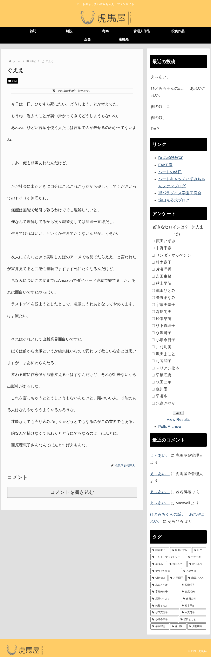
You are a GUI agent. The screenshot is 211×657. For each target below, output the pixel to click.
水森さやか (165, 403)
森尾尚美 (163, 311)
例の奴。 (158, 118)
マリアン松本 (167, 368)
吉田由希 (163, 276)
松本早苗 (163, 318)
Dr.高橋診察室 (170, 158)
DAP (155, 129)
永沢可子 (163, 333)
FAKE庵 (165, 165)
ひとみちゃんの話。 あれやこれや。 (178, 92)
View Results (178, 419)
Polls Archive (169, 426)
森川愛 (162, 389)
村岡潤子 (163, 361)
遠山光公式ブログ (174, 200)
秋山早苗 (163, 283)
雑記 (14, 80)
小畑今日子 (165, 340)
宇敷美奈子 (165, 304)
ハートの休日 (170, 172)
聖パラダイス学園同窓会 (179, 193)
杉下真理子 (165, 325)
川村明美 (163, 347)
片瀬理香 (163, 269)
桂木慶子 (163, 262)
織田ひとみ (165, 290)
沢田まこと (165, 354)
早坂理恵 (163, 375)
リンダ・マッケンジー (175, 255)
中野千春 (163, 248)
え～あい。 (160, 77)
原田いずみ (165, 241)
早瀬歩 (162, 396)
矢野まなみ (165, 297)
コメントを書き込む (72, 492)
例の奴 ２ (160, 106)
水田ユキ (163, 382)
